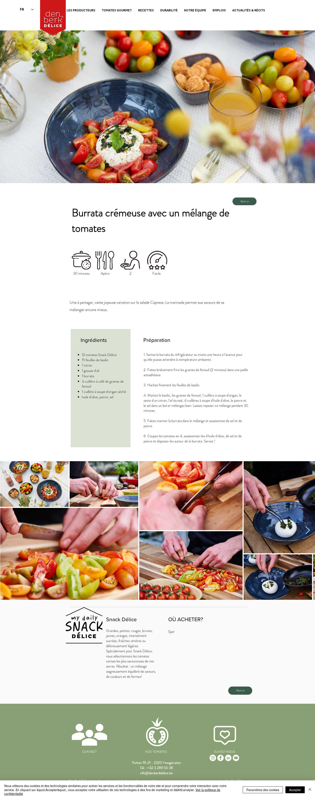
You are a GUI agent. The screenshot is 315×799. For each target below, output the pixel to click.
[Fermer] (309, 790)
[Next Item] (307, 530)
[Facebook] (220, 758)
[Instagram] (213, 758)
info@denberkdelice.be (156, 772)
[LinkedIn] (228, 758)
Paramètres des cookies (262, 790)
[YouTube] (236, 758)
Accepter (295, 790)
